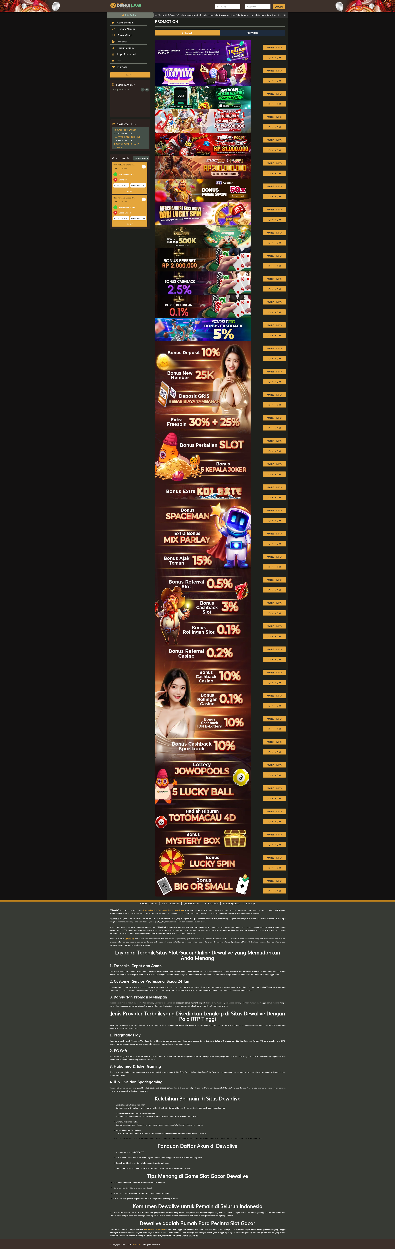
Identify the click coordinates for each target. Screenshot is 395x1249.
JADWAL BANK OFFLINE (127, 136)
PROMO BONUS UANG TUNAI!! (126, 145)
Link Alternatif (170, 903)
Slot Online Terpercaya (154, 1229)
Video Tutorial (148, 903)
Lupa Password (126, 54)
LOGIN (279, 6)
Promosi (121, 67)
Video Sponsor (231, 903)
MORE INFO (274, 47)
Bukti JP (250, 903)
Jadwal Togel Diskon (125, 129)
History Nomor (125, 29)
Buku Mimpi (124, 35)
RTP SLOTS (211, 903)
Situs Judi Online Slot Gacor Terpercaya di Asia (163, 910)
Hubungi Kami (125, 48)
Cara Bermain (125, 22)
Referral (121, 41)
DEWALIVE (129, 938)
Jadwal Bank (191, 903)
